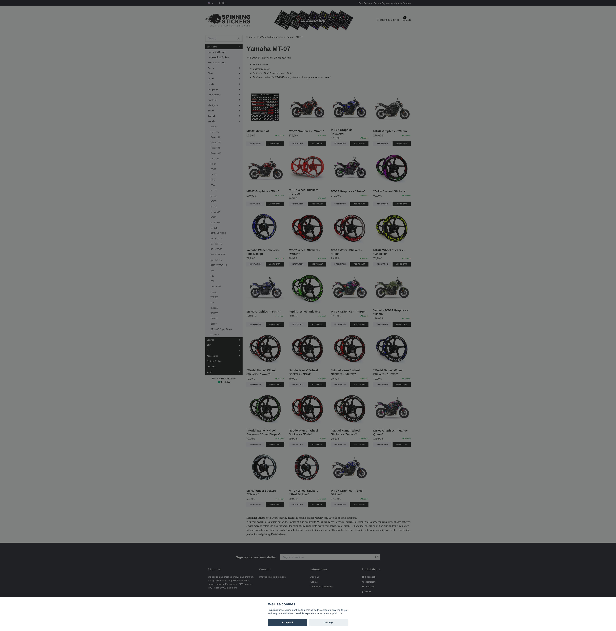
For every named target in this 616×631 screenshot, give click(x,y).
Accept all (287, 622)
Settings (328, 622)
